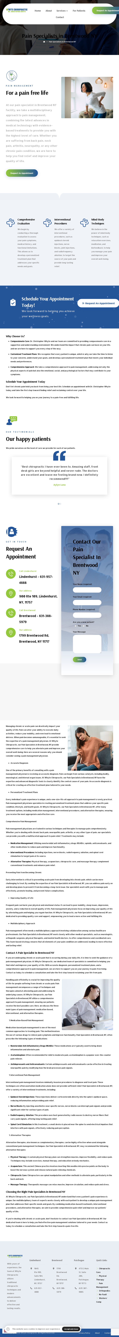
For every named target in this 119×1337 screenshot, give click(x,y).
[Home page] (44, 42)
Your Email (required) (82, 597)
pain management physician (35, 756)
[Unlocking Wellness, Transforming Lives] (17, 10)
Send (80, 660)
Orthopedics (104, 1290)
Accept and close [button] (71, 1329)
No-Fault (103, 1294)
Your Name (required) (82, 584)
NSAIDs (80, 843)
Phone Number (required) (84, 609)
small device (56, 1124)
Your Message (79, 632)
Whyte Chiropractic (35, 994)
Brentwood (94, 1218)
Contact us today (14, 972)
